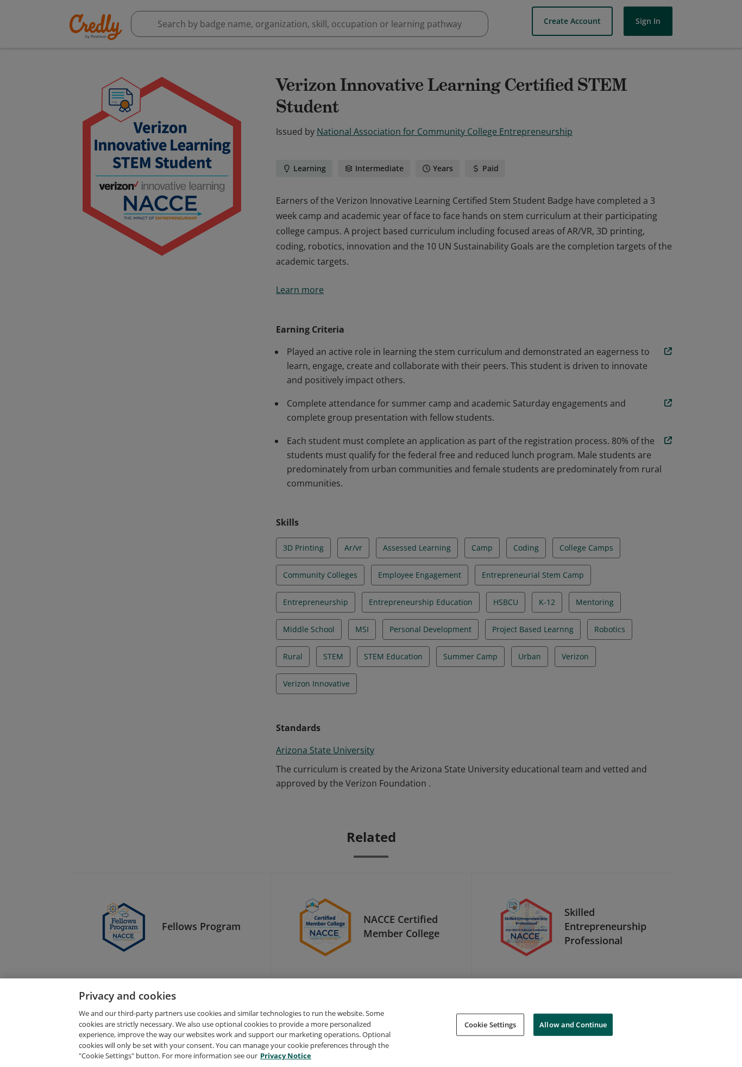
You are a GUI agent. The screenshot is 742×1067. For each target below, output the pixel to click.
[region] (371, 1022)
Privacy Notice (285, 1055)
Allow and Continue (573, 1024)
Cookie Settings (490, 1024)
